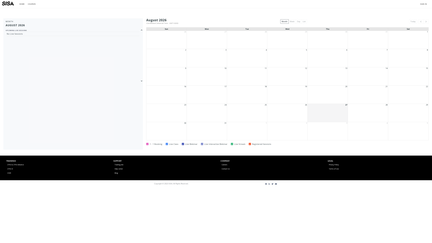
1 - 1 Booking (156, 144)
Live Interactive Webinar (215, 144)
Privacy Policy (334, 165)
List (304, 21)
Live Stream (239, 144)
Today (413, 21)
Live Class (173, 144)
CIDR (9, 173)
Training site (119, 165)
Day (298, 21)
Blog (116, 173)
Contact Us (226, 169)
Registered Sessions (261, 144)
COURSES (32, 4)
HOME (22, 4)
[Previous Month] (420, 21)
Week (292, 21)
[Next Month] (426, 21)
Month (284, 21)
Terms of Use (334, 169)
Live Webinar (191, 144)
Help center (119, 169)
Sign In (423, 4)
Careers (224, 165)
